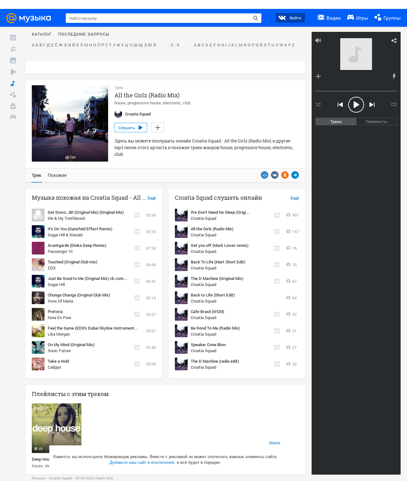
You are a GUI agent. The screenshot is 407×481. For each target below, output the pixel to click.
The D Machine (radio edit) (215, 361)
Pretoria (55, 311)
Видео (333, 18)
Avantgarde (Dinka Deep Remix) (77, 245)
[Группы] (13, 95)
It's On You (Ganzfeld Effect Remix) (80, 229)
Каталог (42, 34)
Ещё (152, 198)
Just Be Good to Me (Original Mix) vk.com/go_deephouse (99, 278)
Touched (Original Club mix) (72, 262)
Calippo (54, 367)
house (120, 103)
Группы (391, 18)
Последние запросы (83, 34)
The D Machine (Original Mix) (217, 278)
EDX (52, 268)
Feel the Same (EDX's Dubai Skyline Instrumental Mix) (97, 328)
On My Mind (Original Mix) (71, 344)
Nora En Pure (59, 317)
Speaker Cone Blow (208, 344)
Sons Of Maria (60, 301)
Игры (361, 18)
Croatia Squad (203, 218)
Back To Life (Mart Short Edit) (218, 262)
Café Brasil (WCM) (207, 311)
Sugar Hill (56, 284)
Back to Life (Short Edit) (213, 295)
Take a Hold (58, 361)
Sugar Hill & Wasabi (65, 235)
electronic (172, 103)
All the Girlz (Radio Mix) (212, 229)
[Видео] (13, 72)
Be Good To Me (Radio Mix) (215, 328)
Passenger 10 (60, 251)
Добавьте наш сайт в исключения (142, 462)
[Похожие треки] (394, 76)
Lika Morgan (59, 334)
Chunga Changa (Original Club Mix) (79, 295)
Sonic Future (59, 350)
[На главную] (31, 18)
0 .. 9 (175, 45)
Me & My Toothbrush (66, 218)
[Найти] (255, 18)
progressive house (144, 103)
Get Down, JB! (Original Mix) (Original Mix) (86, 212)
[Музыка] (13, 83)
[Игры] (13, 117)
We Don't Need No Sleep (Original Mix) (225, 212)
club (186, 103)
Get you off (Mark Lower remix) (219, 245)
